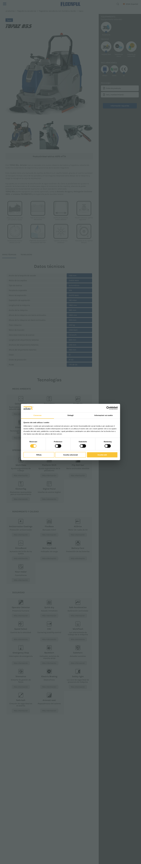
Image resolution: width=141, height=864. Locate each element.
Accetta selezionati (70, 455)
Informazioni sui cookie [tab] (103, 415)
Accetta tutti (102, 455)
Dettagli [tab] (71, 415)
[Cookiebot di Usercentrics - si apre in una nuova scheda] (108, 408)
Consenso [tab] (37, 415)
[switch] (58, 446)
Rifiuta (38, 455)
